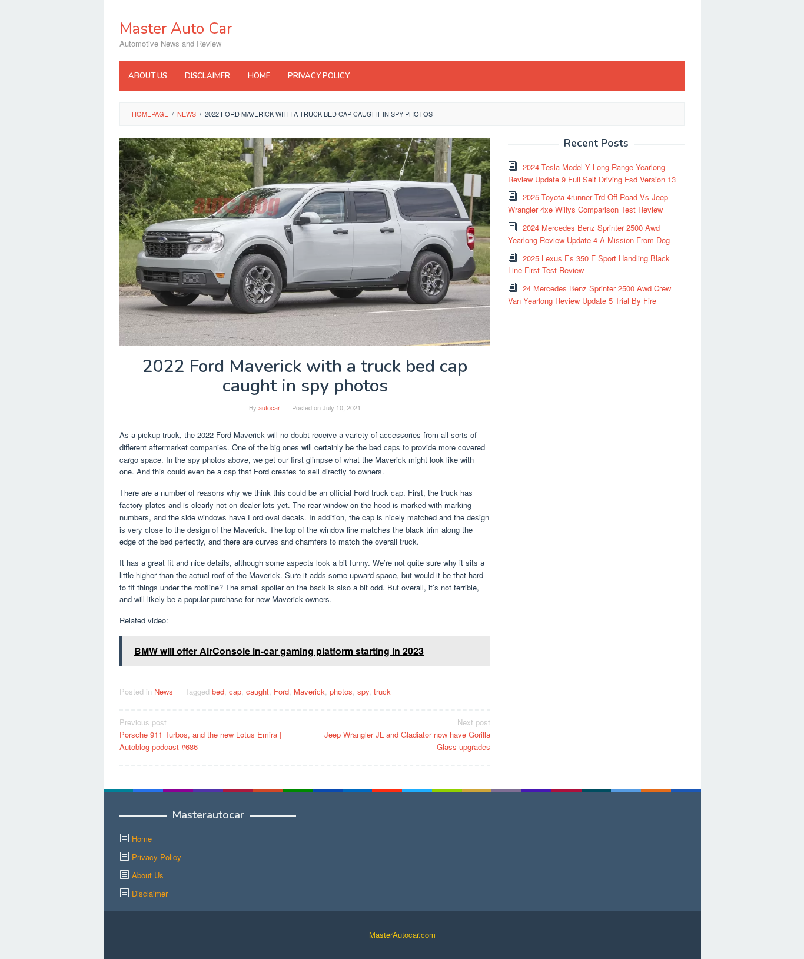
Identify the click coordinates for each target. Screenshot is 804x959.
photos (341, 691)
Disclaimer (150, 893)
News (163, 691)
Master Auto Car (175, 28)
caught (257, 691)
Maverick (309, 691)
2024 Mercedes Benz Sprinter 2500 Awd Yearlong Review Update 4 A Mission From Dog (589, 233)
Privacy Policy (156, 856)
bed (218, 691)
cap (235, 691)
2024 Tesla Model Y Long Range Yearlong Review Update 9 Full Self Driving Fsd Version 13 (592, 173)
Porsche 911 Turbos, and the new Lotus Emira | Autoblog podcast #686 (200, 734)
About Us (148, 875)
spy (363, 691)
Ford (281, 691)
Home (142, 838)
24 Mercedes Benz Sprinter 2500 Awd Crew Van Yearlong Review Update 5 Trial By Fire (589, 294)
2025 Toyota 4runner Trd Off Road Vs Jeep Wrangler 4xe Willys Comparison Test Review (588, 203)
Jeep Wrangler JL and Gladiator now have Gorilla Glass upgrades (407, 734)
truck (382, 691)
